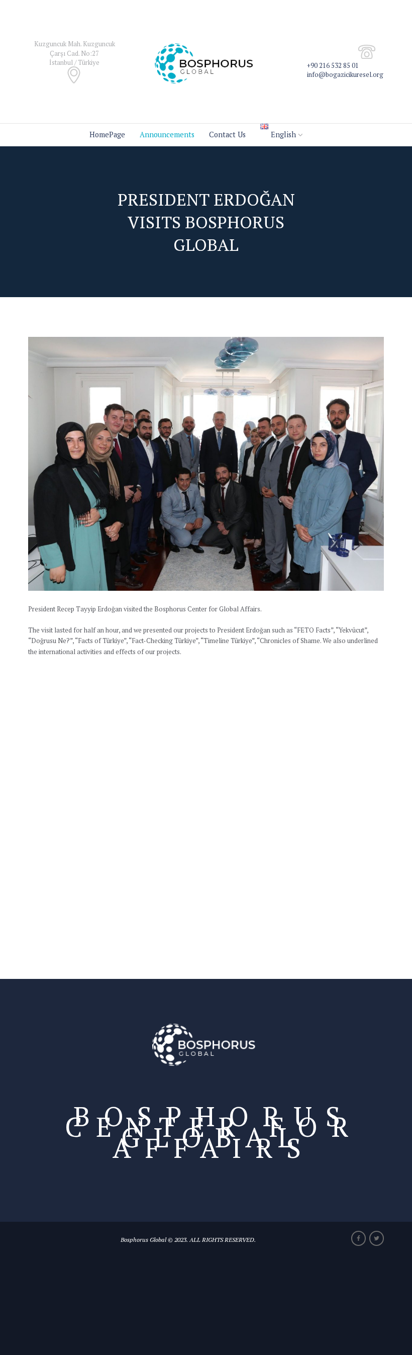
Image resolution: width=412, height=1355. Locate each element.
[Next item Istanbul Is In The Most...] (295, 464)
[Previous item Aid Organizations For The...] (117, 464)
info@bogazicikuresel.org (345, 74)
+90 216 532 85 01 (333, 65)
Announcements (167, 134)
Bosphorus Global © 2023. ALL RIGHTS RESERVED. (188, 1239)
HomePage (107, 134)
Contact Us (227, 134)
